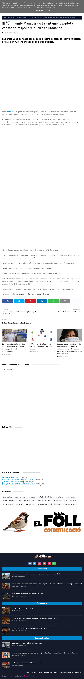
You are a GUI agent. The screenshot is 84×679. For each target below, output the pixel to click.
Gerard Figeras (59, 497)
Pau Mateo (73, 500)
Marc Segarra (70, 497)
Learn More (39, 11)
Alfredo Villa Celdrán (45, 497)
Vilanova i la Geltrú (43, 294)
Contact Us (78, 672)
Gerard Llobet (32, 497)
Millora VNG (30, 294)
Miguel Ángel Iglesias (44, 500)
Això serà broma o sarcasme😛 (13, 481)
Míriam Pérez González (60, 500)
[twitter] (34, 563)
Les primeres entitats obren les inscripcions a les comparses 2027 (36, 574)
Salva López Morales (9, 500)
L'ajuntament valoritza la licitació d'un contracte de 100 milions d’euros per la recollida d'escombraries (14, 347)
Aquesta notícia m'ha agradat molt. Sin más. (17, 479)
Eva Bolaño (19, 504)
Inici (5, 17)
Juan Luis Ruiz (7, 497)
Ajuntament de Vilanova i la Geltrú (18, 17)
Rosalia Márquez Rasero (70, 504)
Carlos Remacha (8, 504)
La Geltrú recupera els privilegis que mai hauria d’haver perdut (35, 618)
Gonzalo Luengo (42, 504)
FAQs (40, 672)
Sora (11, 676)
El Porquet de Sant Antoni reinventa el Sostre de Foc (31, 628)
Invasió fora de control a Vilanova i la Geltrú (28, 594)
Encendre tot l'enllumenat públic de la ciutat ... (18, 483)
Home (28, 672)
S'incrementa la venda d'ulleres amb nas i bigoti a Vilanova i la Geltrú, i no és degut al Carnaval (47, 584)
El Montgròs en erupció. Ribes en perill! (26, 663)
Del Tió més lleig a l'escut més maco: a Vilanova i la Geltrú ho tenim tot (40, 346)
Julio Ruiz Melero (55, 504)
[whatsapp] (54, 563)
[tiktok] (49, 563)
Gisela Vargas (30, 504)
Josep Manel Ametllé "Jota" (27, 500)
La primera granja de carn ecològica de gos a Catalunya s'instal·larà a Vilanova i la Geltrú (44, 653)
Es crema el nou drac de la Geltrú (24, 608)
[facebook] (30, 563)
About (34, 672)
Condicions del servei (50, 672)
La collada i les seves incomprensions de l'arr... (18, 485)
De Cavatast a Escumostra (11, 477)
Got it (48, 11)
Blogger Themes (28, 676)
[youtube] (44, 563)
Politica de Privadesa (66, 672)
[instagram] (39, 563)
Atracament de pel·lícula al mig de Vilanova (27, 643)
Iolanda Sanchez (20, 497)
